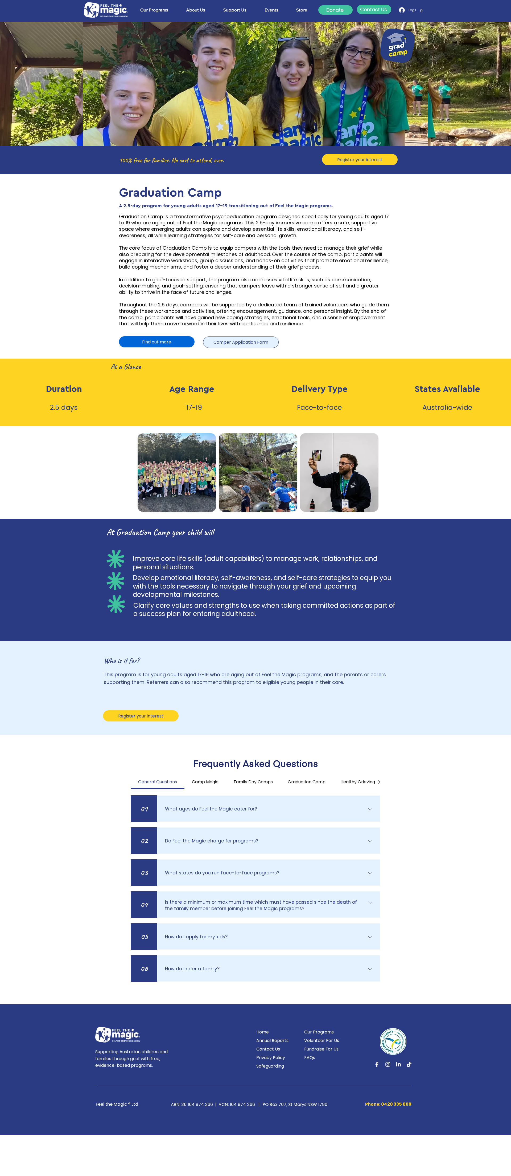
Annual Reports (272, 1040)
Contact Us (268, 1049)
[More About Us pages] (208, 10)
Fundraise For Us (321, 1049)
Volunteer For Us (321, 1040)
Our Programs (319, 1032)
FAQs (309, 1058)
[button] (421, 9)
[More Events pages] (281, 10)
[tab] (157, 782)
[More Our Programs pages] (171, 10)
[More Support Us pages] (249, 10)
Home (262, 1032)
